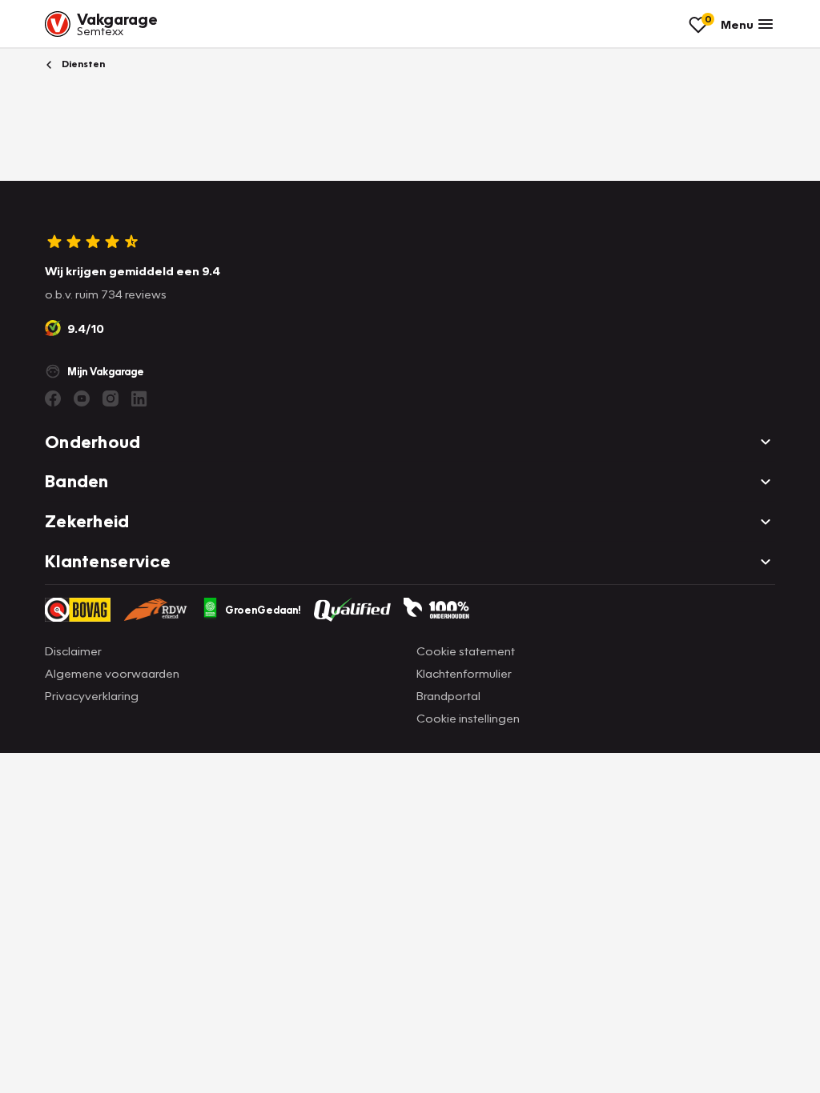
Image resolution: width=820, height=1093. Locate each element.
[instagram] (110, 398)
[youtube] (82, 398)
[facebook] (53, 398)
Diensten (82, 63)
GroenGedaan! (263, 609)
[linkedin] (139, 398)
